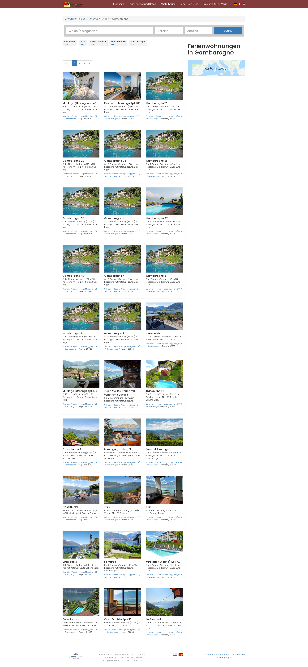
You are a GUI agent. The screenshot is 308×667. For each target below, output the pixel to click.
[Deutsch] (235, 4)
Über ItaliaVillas (189, 4)
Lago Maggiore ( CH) (89, 116)
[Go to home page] (72, 3)
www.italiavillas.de (75, 19)
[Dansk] (240, 4)
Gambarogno (70, 118)
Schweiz (66, 116)
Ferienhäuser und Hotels (142, 4)
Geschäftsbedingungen (216, 654)
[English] (244, 4)
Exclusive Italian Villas (215, 4)
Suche (228, 31)
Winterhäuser (168, 4)
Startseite (118, 4)
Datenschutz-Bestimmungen (230, 656)
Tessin (75, 116)
